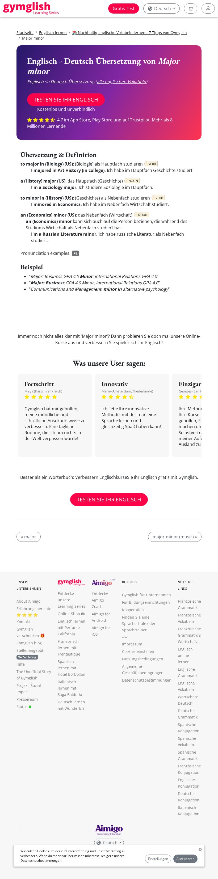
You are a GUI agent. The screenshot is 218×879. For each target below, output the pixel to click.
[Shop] (190, 8)
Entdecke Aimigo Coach (100, 600)
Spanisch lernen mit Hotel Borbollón (71, 668)
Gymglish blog (29, 642)
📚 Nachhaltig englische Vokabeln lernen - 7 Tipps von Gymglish (129, 32)
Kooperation (133, 609)
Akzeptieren (185, 858)
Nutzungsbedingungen (142, 658)
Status (22, 706)
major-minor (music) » (175, 537)
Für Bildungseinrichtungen (146, 602)
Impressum (132, 643)
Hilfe (20, 664)
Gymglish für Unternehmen (146, 594)
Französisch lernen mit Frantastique (69, 648)
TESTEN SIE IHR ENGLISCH (66, 99)
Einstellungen (158, 858)
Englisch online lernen (185, 655)
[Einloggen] (208, 8)
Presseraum (27, 699)
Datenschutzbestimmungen (40, 860)
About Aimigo (28, 601)
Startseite (24, 32)
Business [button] (130, 582)
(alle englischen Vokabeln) (121, 81)
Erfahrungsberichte (33, 608)
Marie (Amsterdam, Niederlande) (127, 391)
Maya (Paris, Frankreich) (43, 391)
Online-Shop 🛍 (71, 613)
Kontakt (23, 621)
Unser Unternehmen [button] (28, 585)
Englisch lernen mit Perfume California (71, 627)
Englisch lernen (53, 32)
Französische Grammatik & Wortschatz (189, 635)
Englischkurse (113, 477)
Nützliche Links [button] (187, 585)
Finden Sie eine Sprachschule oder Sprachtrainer (139, 623)
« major (28, 537)
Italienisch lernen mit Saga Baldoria (70, 688)
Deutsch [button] (162, 8)
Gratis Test (124, 8)
